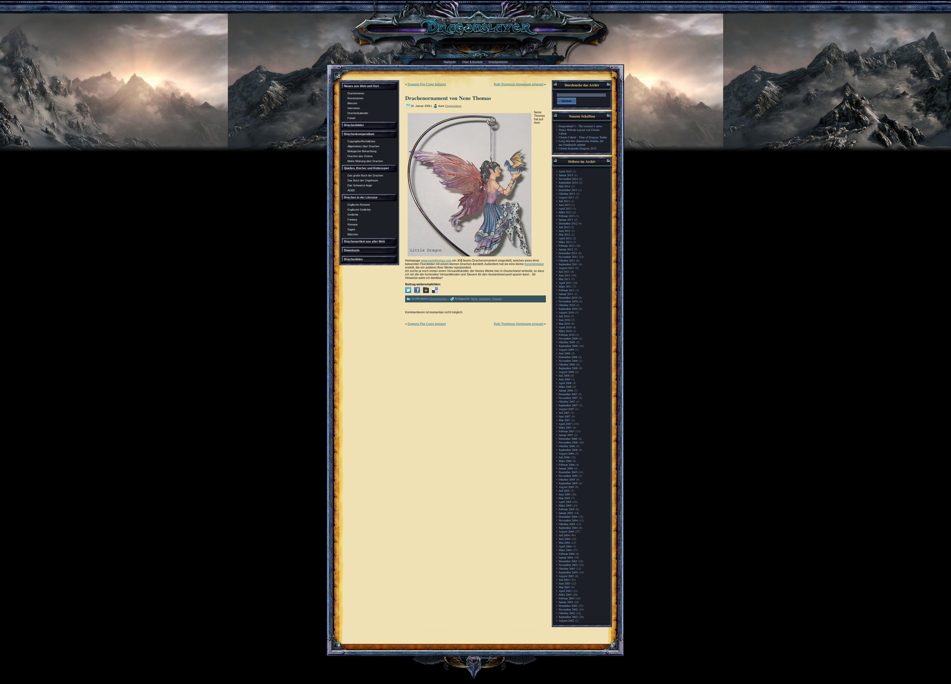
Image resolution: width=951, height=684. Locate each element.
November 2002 (568, 609)
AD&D (351, 190)
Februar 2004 (567, 554)
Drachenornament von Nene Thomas (448, 98)
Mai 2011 (564, 279)
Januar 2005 (566, 513)
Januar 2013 (566, 219)
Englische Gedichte (359, 209)
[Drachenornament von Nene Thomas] (408, 290)
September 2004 (568, 528)
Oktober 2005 (567, 479)
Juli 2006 (564, 457)
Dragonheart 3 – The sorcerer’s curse (580, 126)
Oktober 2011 (567, 260)
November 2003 (568, 565)
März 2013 (565, 212)
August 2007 (566, 409)
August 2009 (566, 349)
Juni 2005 (564, 494)
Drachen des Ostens (360, 156)
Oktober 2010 (567, 305)
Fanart (351, 118)
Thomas (497, 298)
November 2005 (568, 476)
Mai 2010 (564, 323)
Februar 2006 (567, 464)
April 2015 (565, 171)
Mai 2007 (564, 420)
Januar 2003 (566, 602)
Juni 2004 (564, 539)
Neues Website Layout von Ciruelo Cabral (579, 131)
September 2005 (568, 483)
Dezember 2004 (568, 516)
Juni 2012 (564, 231)
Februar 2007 (567, 431)
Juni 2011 (564, 275)
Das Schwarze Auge (359, 185)
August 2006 (566, 453)
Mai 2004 (564, 542)
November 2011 (568, 257)
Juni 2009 (564, 353)
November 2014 (568, 179)
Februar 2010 (567, 335)
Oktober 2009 (567, 342)
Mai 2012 (564, 234)
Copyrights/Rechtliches (361, 141)
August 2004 (566, 531)
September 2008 (568, 368)
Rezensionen (355, 98)
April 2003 (565, 591)
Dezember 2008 (568, 357)
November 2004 (568, 520)
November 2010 (568, 301)
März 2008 (565, 387)
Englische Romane (358, 204)
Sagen (351, 229)
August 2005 (566, 487)
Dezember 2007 (568, 394)
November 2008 (568, 361)
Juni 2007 (564, 416)
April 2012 (565, 238)
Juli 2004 (564, 535)
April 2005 (565, 502)
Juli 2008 (564, 375)
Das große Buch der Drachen (365, 175)
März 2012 (565, 242)
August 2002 (566, 620)
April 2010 (565, 327)
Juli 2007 (564, 413)
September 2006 (568, 450)
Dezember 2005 (568, 472)
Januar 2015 (566, 175)
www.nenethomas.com (436, 260)
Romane (352, 224)
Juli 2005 (564, 490)
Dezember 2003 (568, 561)
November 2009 (568, 338)
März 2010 (565, 331)
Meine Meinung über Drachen (365, 161)
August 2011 (566, 268)
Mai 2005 (564, 498)
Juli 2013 (564, 201)
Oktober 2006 (567, 446)
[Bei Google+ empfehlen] (426, 290)
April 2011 (565, 283)
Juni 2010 (564, 320)
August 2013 (566, 197)
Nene (474, 298)
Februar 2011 (567, 290)
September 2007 (568, 405)
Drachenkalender (357, 113)
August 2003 (566, 576)
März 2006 (565, 461)
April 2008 (565, 383)
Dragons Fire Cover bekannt (427, 84)
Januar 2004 (566, 557)
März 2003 (565, 594)
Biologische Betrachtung (361, 151)
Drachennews (355, 93)
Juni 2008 (564, 379)
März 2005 (565, 505)
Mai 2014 (564, 186)
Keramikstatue (534, 264)
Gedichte (352, 214)
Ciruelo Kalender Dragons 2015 (577, 148)
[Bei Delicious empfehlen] (435, 290)
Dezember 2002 (568, 606)
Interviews (353, 108)
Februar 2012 (567, 245)
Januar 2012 (566, 249)
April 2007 (565, 424)
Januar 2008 (566, 390)
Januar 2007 (566, 435)
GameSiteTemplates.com (483, 657)
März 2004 (565, 550)
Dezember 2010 (568, 297)
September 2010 (568, 309)
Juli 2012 (564, 227)
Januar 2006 (566, 468)
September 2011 (568, 264)
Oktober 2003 (567, 568)
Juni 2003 (564, 583)
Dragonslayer (453, 105)
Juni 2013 (564, 205)
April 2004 (565, 546)
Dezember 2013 (568, 190)
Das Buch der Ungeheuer (362, 180)
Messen (352, 103)
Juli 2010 (564, 316)
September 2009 (568, 346)
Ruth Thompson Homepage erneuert (518, 84)
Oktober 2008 (567, 364)
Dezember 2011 (568, 253)
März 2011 (565, 286)
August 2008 (566, 372)
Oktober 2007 (567, 401)
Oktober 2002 (567, 613)
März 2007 (565, 427)
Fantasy (352, 219)
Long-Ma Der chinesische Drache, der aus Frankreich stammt (581, 143)
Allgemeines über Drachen (363, 146)
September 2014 (568, 182)
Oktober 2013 (567, 193)
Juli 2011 (564, 271)
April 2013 (565, 208)
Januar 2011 (566, 294)
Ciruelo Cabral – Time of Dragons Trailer (583, 137)
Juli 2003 (564, 580)
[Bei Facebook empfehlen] (417, 290)
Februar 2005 (567, 509)
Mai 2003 (564, 587)
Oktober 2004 (567, 524)
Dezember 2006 (568, 438)
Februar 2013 (567, 216)
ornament (484, 298)
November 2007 (568, 398)
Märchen (352, 234)
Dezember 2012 (568, 223)
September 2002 (568, 617)
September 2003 (568, 572)
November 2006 (568, 442)
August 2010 (566, 312)
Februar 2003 (567, 598)
